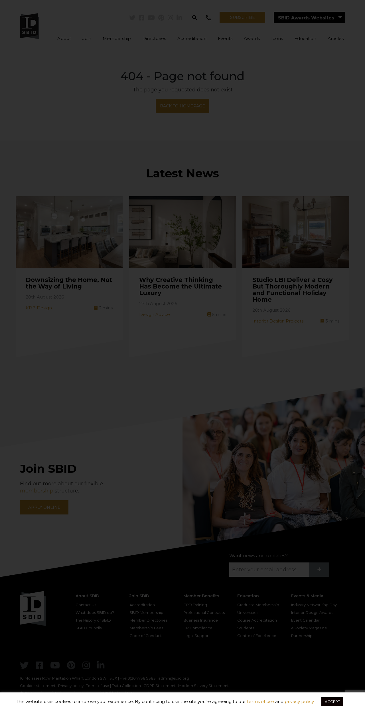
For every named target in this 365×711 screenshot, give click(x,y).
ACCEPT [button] (332, 701)
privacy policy (299, 701)
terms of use (260, 701)
